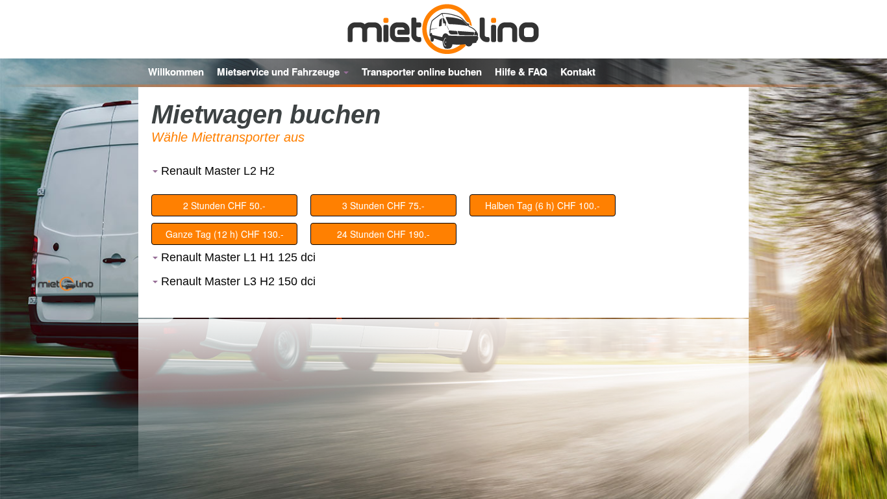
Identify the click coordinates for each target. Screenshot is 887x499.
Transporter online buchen (422, 71)
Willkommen (176, 71)
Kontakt (577, 71)
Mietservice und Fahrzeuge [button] (279, 71)
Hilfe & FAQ (521, 71)
